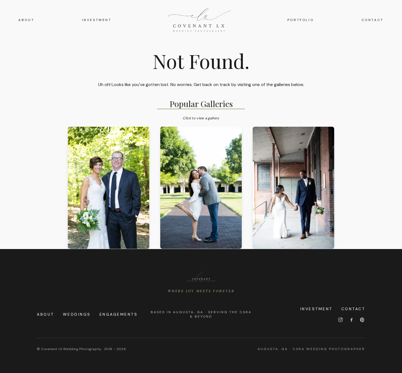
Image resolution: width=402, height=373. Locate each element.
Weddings (77, 314)
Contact (373, 20)
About (26, 20)
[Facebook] (351, 319)
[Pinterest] (362, 319)
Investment (97, 20)
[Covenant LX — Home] (201, 276)
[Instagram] (340, 319)
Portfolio (300, 20)
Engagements (119, 314)
